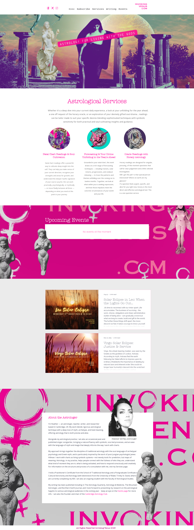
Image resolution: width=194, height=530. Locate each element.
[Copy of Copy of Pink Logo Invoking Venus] (52, 8)
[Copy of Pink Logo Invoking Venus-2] (48, 8)
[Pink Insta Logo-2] (57, 8)
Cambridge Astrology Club (96, 494)
